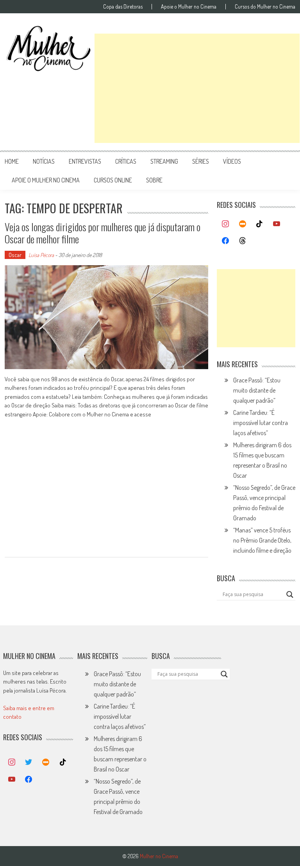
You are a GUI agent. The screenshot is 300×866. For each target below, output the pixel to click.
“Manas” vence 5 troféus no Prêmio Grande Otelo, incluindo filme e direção (262, 540)
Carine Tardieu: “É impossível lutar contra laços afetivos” (260, 423)
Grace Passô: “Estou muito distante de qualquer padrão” (256, 390)
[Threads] (242, 241)
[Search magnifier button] (289, 594)
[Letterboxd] (242, 224)
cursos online (113, 180)
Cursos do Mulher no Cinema (265, 6)
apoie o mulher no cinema (46, 180)
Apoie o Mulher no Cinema (188, 6)
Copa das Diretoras (123, 6)
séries (200, 161)
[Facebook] (225, 241)
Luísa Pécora (41, 255)
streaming (164, 161)
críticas (125, 161)
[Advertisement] (197, 88)
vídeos (232, 161)
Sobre (154, 180)
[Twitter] (29, 762)
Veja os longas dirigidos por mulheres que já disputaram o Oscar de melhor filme (102, 232)
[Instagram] (225, 224)
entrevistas (85, 161)
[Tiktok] (259, 224)
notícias (44, 161)
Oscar (15, 255)
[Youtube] (276, 224)
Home (12, 161)
